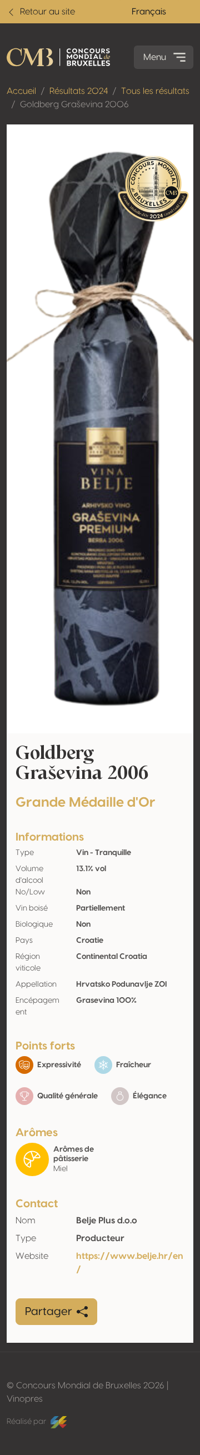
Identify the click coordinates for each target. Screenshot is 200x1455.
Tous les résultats (155, 91)
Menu (154, 57)
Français (149, 11)
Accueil (21, 91)
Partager (48, 1311)
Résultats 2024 (78, 91)
